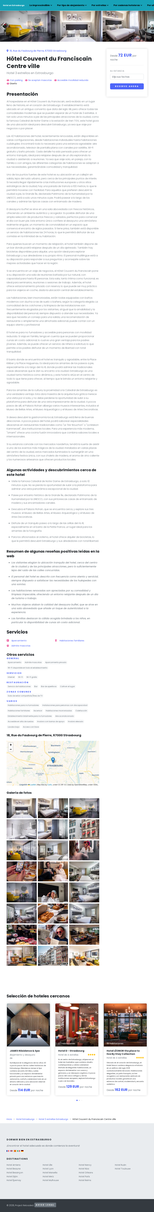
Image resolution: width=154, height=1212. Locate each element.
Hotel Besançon (15, 1172)
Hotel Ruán (120, 1164)
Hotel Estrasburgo (25, 1119)
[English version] (11, 1152)
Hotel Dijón (12, 1176)
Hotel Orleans (86, 1172)
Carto (49, 784)
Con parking (16, 80)
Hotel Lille (47, 1164)
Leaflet (33, 784)
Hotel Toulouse (123, 1168)
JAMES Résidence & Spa (25, 1051)
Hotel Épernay (14, 1180)
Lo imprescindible (39, 5)
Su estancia (117, 71)
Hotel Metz (48, 1176)
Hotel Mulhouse (51, 1180)
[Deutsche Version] (22, 1152)
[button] (77, 39)
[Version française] (8, 1152)
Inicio (9, 1119)
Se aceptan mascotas (40, 80)
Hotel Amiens (13, 1164)
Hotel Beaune (14, 1168)
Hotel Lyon (48, 1168)
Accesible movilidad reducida (72, 80)
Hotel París (84, 1176)
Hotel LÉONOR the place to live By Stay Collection (123, 1052)
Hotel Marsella (50, 1172)
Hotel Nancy (85, 1164)
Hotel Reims (85, 1180)
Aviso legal (45, 1205)
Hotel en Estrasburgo (14, 5)
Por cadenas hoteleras (127, 5)
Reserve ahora (127, 86)
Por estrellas (99, 5)
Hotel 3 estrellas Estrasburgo (53, 1119)
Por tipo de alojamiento (70, 5)
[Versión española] (15, 1152)
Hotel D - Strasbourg (71, 1051)
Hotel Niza (84, 1168)
